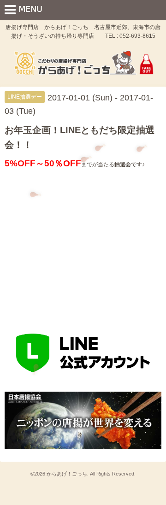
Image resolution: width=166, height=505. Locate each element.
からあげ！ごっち (67, 473)
